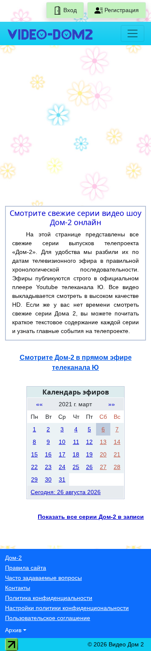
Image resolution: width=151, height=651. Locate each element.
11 (76, 441)
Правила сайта (25, 567)
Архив (13, 630)
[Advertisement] (75, 127)
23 (48, 467)
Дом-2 (13, 557)
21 (117, 454)
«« (39, 404)
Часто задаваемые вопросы (43, 577)
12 (89, 441)
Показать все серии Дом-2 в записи (91, 516)
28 (117, 467)
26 (89, 467)
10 (62, 441)
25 (76, 467)
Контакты (17, 587)
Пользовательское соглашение (47, 618)
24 (62, 467)
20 (103, 454)
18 (76, 454)
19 (89, 454)
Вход (69, 10)
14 (117, 441)
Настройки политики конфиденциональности (67, 608)
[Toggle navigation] (132, 33)
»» (111, 404)
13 (103, 441)
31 (62, 479)
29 (34, 479)
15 (34, 454)
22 (34, 467)
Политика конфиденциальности (48, 598)
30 (48, 479)
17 (62, 454)
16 (48, 454)
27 (103, 467)
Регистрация (121, 10)
